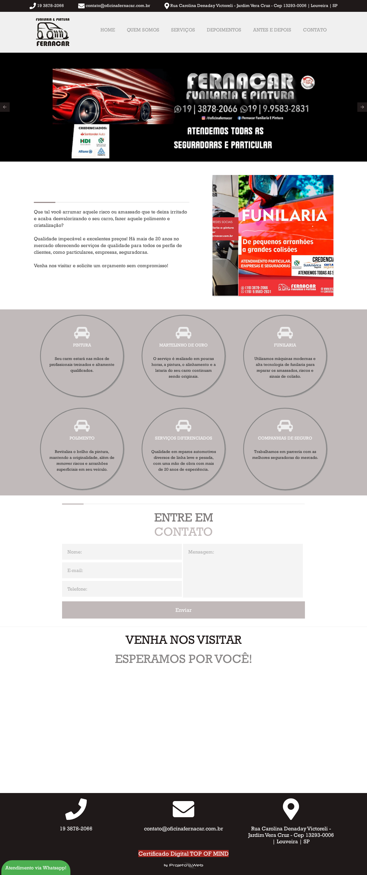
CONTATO (315, 30)
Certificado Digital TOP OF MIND (183, 853)
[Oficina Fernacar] (52, 32)
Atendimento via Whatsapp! (35, 867)
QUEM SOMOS (143, 30)
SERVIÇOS (183, 30)
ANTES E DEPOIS (272, 30)
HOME (107, 30)
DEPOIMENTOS (224, 30)
